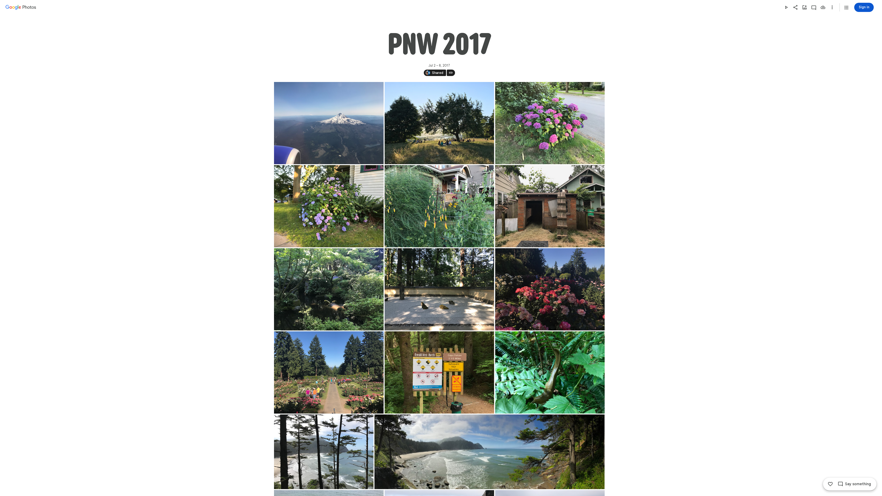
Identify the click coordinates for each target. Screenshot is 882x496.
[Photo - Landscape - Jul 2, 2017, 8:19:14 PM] (439, 206)
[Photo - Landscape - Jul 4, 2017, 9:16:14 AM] (439, 372)
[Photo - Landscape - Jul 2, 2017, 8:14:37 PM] (550, 123)
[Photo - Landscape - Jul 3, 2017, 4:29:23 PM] (439, 289)
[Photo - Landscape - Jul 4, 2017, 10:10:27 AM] (489, 451)
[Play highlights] (786, 7)
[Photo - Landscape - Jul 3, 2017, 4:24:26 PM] (329, 289)
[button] (846, 7)
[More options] (832, 7)
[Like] (830, 484)
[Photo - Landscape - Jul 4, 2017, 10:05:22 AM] (323, 451)
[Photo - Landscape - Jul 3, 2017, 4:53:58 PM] (550, 289)
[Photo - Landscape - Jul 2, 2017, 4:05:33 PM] (329, 123)
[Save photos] (823, 7)
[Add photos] (804, 7)
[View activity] (813, 7)
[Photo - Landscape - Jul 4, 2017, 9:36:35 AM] (550, 372)
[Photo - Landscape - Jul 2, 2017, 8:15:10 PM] (329, 206)
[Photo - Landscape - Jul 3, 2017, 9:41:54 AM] (550, 206)
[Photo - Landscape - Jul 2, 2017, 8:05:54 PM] (439, 123)
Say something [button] (858, 484)
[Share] (795, 7)
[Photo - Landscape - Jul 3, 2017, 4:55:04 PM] (329, 372)
